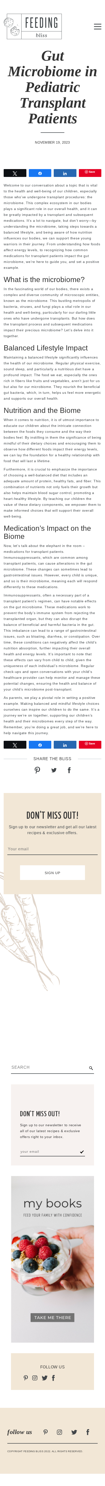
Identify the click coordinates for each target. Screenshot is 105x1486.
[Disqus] (52, 967)
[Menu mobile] (97, 27)
